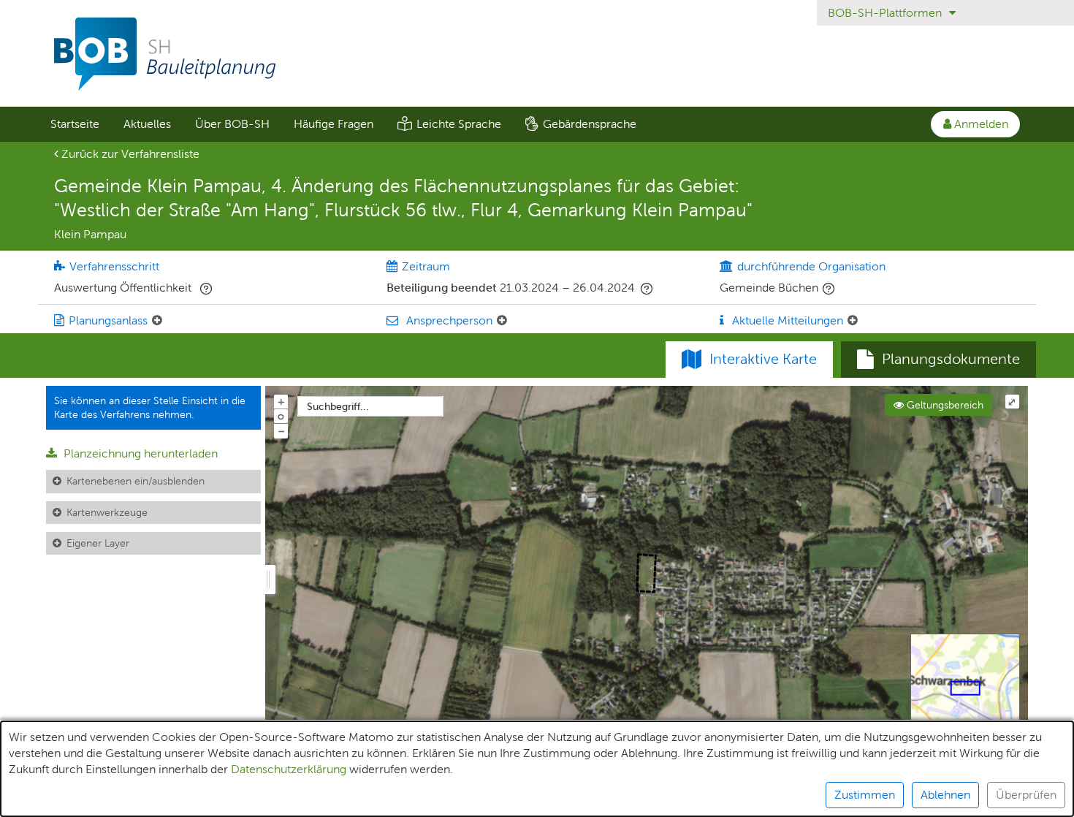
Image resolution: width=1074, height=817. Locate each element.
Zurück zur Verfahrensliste (128, 154)
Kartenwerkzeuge (107, 512)
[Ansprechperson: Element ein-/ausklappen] (502, 321)
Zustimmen (864, 794)
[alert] (537, 769)
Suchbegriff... (338, 406)
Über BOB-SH (232, 124)
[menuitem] (74, 124)
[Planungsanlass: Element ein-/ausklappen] (157, 321)
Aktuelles (147, 124)
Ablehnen (945, 794)
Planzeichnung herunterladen (139, 453)
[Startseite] (537, 54)
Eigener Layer (97, 543)
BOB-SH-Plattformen (886, 13)
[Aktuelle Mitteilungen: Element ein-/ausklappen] (853, 321)
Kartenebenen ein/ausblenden (135, 481)
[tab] (938, 359)
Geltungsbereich (943, 405)
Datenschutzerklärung (288, 769)
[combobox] (370, 406)
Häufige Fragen (333, 124)
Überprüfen (1026, 794)
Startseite (74, 124)
